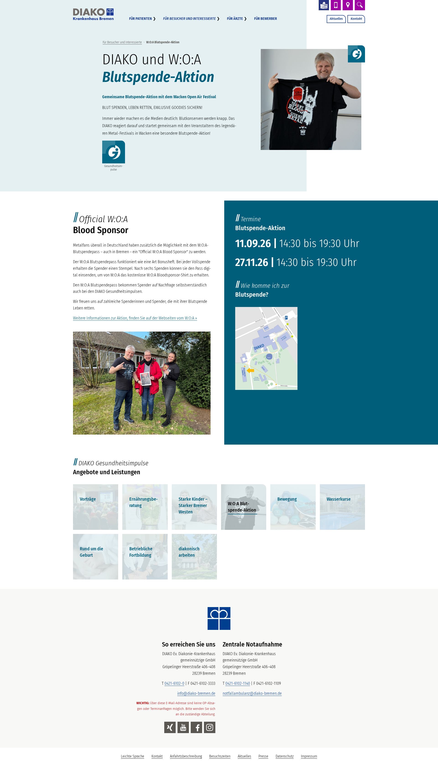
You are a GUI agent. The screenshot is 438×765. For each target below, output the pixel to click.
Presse (263, 756)
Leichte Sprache (134, 757)
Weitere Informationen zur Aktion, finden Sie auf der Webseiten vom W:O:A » (135, 318)
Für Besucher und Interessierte (189, 18)
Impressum (309, 756)
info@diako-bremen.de (196, 693)
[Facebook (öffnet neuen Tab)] (196, 727)
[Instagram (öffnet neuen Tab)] (209, 727)
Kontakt (356, 19)
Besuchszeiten (219, 756)
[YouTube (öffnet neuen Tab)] (183, 727)
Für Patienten (140, 18)
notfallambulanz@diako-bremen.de (252, 693)
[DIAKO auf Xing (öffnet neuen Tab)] (170, 727)
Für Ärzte (235, 18)
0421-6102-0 (174, 683)
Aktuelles (336, 19)
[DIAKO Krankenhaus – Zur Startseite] (219, 618)
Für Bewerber (265, 18)
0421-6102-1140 (237, 683)
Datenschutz (285, 756)
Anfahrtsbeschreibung (186, 756)
